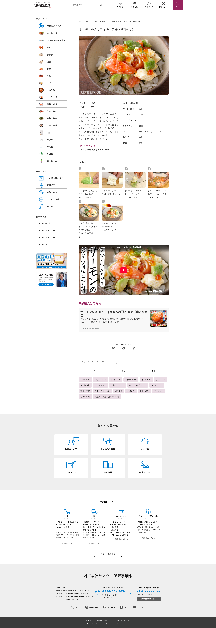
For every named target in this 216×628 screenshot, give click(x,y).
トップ (81, 21)
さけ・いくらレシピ (101, 21)
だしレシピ (158, 391)
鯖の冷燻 (118, 391)
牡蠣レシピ (115, 380)
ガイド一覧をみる (108, 554)
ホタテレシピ (131, 380)
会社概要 (89, 620)
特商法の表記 (102, 620)
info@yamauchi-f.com (78, 593)
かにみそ (131, 391)
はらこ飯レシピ (117, 385)
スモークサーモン (102, 391)
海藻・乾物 (85, 391)
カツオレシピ (156, 385)
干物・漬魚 (144, 391)
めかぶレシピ (100, 380)
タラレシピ (85, 380)
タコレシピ (85, 385)
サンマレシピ (100, 385)
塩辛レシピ (85, 397)
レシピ (88, 21)
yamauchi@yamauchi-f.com (80, 596)
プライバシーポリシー (120, 620)
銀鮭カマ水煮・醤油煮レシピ (107, 397)
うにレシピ (160, 380)
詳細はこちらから (68, 543)
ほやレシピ (146, 380)
